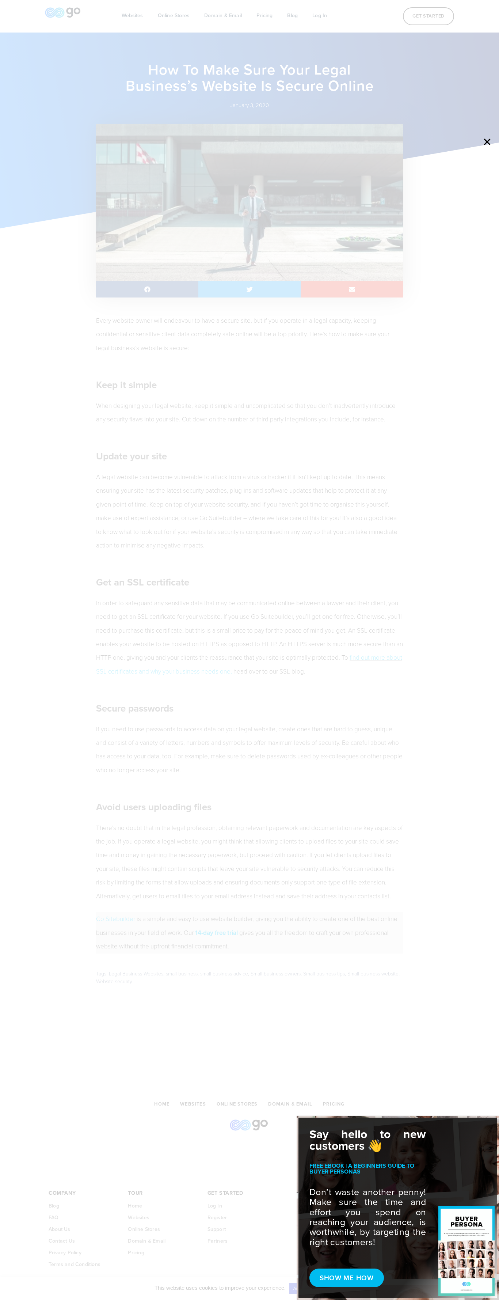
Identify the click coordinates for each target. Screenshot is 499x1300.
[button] (487, 142)
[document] (249, 650)
